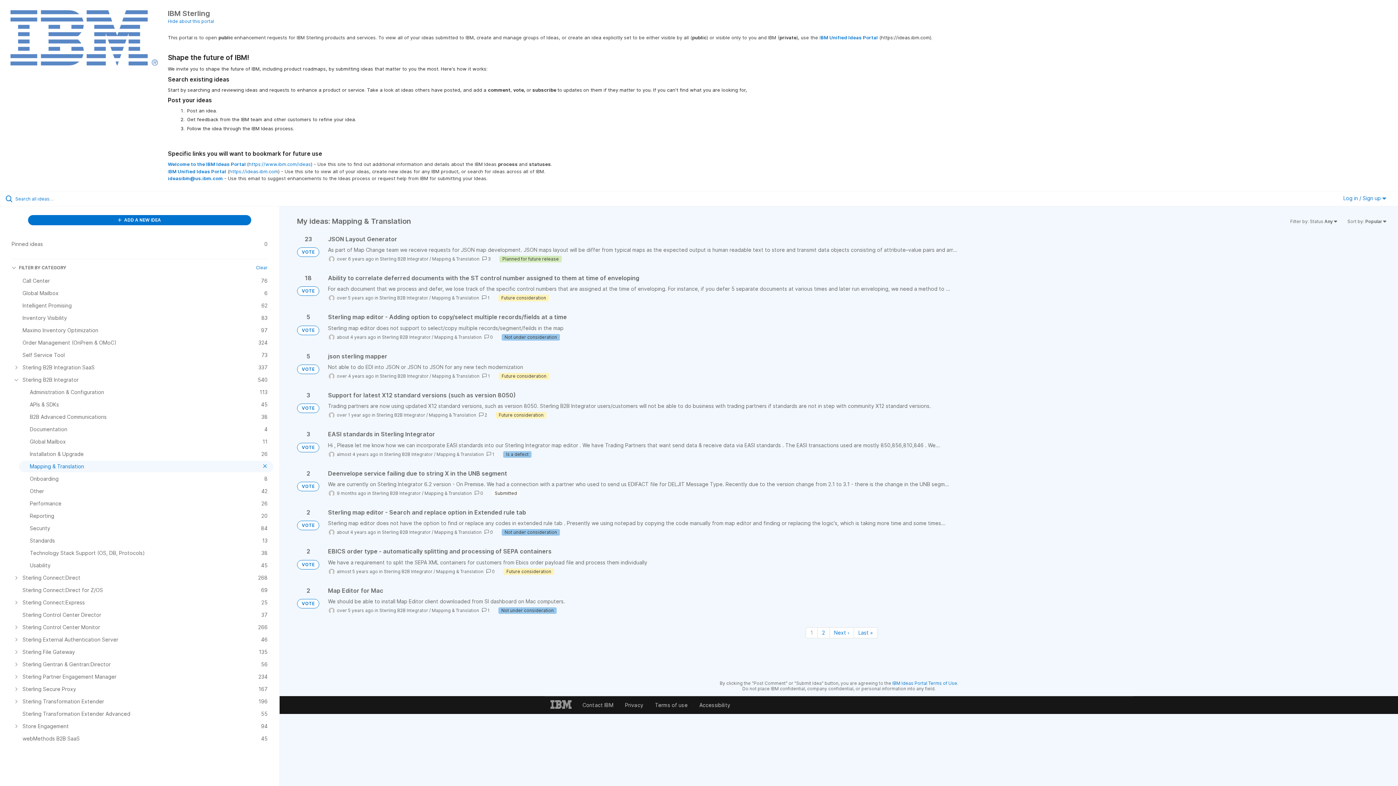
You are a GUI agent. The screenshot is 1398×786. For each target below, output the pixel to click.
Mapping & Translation (455, 259)
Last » (865, 633)
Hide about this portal (191, 21)
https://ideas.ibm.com (253, 171)
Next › (841, 633)
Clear (262, 267)
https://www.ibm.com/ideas (280, 164)
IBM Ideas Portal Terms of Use (924, 683)
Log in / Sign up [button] (1362, 198)
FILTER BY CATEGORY (42, 267)
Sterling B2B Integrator (404, 259)
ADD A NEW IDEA (142, 220)
